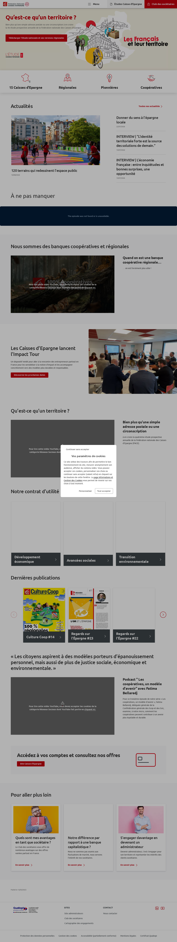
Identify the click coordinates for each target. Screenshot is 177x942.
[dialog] (88, 471)
